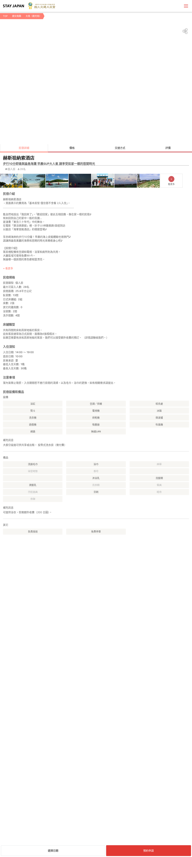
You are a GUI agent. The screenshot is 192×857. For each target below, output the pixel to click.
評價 (168, 147)
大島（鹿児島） (33, 16)
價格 (72, 147)
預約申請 (148, 850)
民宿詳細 (24, 147)
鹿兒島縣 (16, 16)
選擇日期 (53, 850)
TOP (5, 16)
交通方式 (120, 147)
